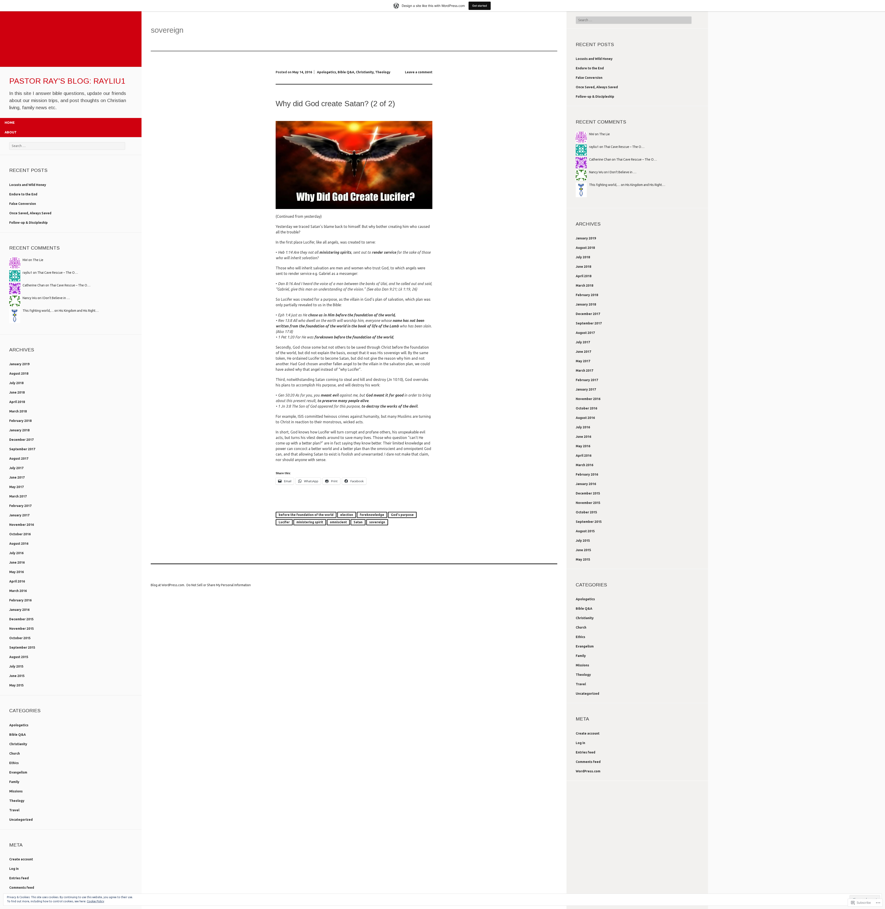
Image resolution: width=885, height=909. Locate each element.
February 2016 (20, 600)
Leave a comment (418, 72)
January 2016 (19, 610)
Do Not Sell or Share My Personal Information (218, 585)
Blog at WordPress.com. (168, 585)
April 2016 (17, 581)
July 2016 (16, 553)
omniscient (338, 522)
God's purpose (402, 515)
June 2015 (17, 676)
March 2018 (18, 411)
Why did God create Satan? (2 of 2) (335, 103)
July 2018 (16, 383)
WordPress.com (588, 771)
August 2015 (18, 657)
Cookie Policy (95, 901)
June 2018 (17, 392)
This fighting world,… (38, 310)
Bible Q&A (17, 734)
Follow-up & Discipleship (28, 222)
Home (10, 122)
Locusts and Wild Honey (27, 185)
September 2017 (22, 449)
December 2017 (21, 439)
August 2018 (18, 373)
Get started (479, 5)
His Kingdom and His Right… (79, 310)
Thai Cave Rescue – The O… (57, 272)
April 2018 (17, 402)
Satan (358, 522)
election (346, 515)
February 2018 (20, 421)
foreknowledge (372, 515)
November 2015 (21, 628)
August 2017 (18, 458)
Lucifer (284, 522)
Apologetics (18, 725)
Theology (16, 801)
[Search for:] (67, 146)
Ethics (14, 763)
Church (14, 753)
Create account (21, 859)
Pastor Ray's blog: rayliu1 (67, 81)
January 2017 (19, 515)
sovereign (377, 522)
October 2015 (20, 638)
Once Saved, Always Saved (30, 213)
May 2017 (16, 487)
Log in (14, 869)
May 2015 (16, 685)
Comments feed (21, 887)
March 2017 (18, 496)
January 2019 (19, 364)
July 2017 (16, 468)
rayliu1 (27, 272)
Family (14, 782)
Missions (16, 791)
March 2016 (18, 591)
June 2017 (17, 477)
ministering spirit (309, 522)
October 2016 (20, 534)
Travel (14, 810)
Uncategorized (21, 819)
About (11, 132)
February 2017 (20, 506)
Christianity (18, 744)
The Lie (38, 260)
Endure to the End (23, 194)
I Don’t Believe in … (56, 298)
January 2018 (19, 430)
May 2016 (16, 572)
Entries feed (19, 878)
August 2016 (18, 543)
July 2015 (16, 666)
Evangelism (18, 772)
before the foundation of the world (306, 515)
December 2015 (21, 619)
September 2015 (22, 647)
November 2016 (21, 525)
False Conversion (22, 204)
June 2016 (17, 562)
